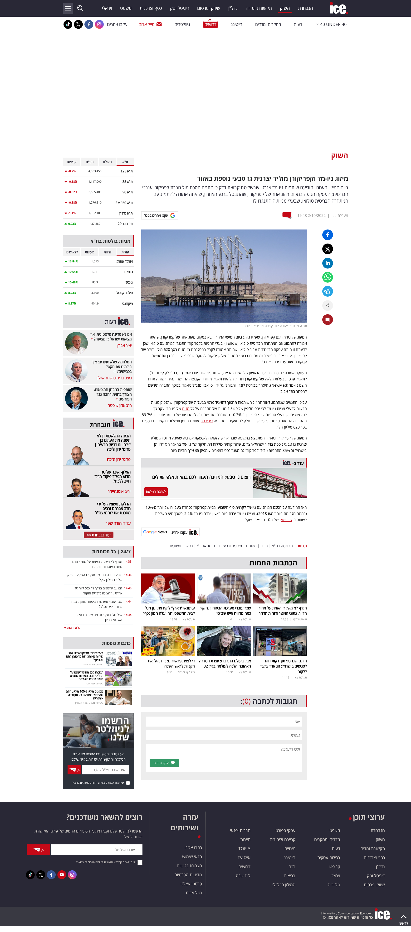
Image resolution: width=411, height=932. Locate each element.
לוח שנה (243, 875)
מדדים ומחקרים (327, 839)
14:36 (128, 575)
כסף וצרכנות (151, 8)
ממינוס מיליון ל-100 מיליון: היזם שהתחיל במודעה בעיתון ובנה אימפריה (84, 694)
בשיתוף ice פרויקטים (92, 664)
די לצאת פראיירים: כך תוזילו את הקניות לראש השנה (171, 663)
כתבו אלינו (193, 847)
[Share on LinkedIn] (327, 263)
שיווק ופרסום (208, 8)
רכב (292, 866)
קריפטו (334, 866)
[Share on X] (327, 249)
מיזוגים (251, 545)
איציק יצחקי (300, 619)
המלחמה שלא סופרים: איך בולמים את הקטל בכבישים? (112, 366)
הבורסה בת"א (282, 545)
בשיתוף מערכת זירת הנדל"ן (89, 702)
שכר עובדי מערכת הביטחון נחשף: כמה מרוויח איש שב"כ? (225, 610)
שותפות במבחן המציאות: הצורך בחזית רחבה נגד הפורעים (113, 394)
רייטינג (236, 24)
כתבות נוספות (116, 643)
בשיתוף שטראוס (95, 683)
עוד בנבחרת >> (99, 535)
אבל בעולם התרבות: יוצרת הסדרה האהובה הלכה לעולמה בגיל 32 (225, 663)
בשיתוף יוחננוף (186, 672)
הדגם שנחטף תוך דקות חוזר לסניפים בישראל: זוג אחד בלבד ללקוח (283, 666)
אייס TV (244, 857)
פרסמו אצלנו (191, 884)
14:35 (128, 561)
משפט (126, 8)
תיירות (245, 839)
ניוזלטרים (182, 24)
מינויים (289, 848)
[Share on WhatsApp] (327, 277)
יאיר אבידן (124, 345)
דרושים (244, 866)
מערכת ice (340, 215)
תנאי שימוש (192, 856)
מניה (186, 408)
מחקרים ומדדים (268, 24)
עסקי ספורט (285, 830)
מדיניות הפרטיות (188, 874)
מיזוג (264, 545)
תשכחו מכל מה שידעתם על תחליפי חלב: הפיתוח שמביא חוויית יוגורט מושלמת (86, 675)
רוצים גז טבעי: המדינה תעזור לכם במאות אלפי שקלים (201, 477)
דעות (298, 24)
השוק (285, 8)
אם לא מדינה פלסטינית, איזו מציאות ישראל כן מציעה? (110, 337)
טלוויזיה (334, 884)
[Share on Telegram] (327, 291)
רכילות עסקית (328, 857)
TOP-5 (244, 848)
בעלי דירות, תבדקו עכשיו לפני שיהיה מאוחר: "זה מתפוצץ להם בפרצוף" (84, 656)
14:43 (128, 588)
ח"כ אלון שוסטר (120, 405)
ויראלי (107, 8)
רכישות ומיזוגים (181, 545)
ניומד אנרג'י (206, 545)
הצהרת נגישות (189, 865)
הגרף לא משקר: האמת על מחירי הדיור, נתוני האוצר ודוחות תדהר (282, 610)
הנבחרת (305, 8)
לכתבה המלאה (156, 491)
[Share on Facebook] (327, 234)
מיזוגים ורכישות (230, 545)
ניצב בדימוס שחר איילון (114, 377)
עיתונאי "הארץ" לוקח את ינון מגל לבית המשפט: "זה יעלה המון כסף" (169, 610)
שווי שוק (286, 519)
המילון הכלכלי (283, 884)
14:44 (128, 601)
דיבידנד (207, 421)
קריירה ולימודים (282, 839)
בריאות (289, 875)
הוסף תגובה (161, 763)
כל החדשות (73, 628)
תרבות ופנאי (240, 830)
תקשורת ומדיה (259, 8)
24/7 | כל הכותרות (111, 551)
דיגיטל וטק (179, 8)
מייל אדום (147, 24)
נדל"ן (233, 8)
